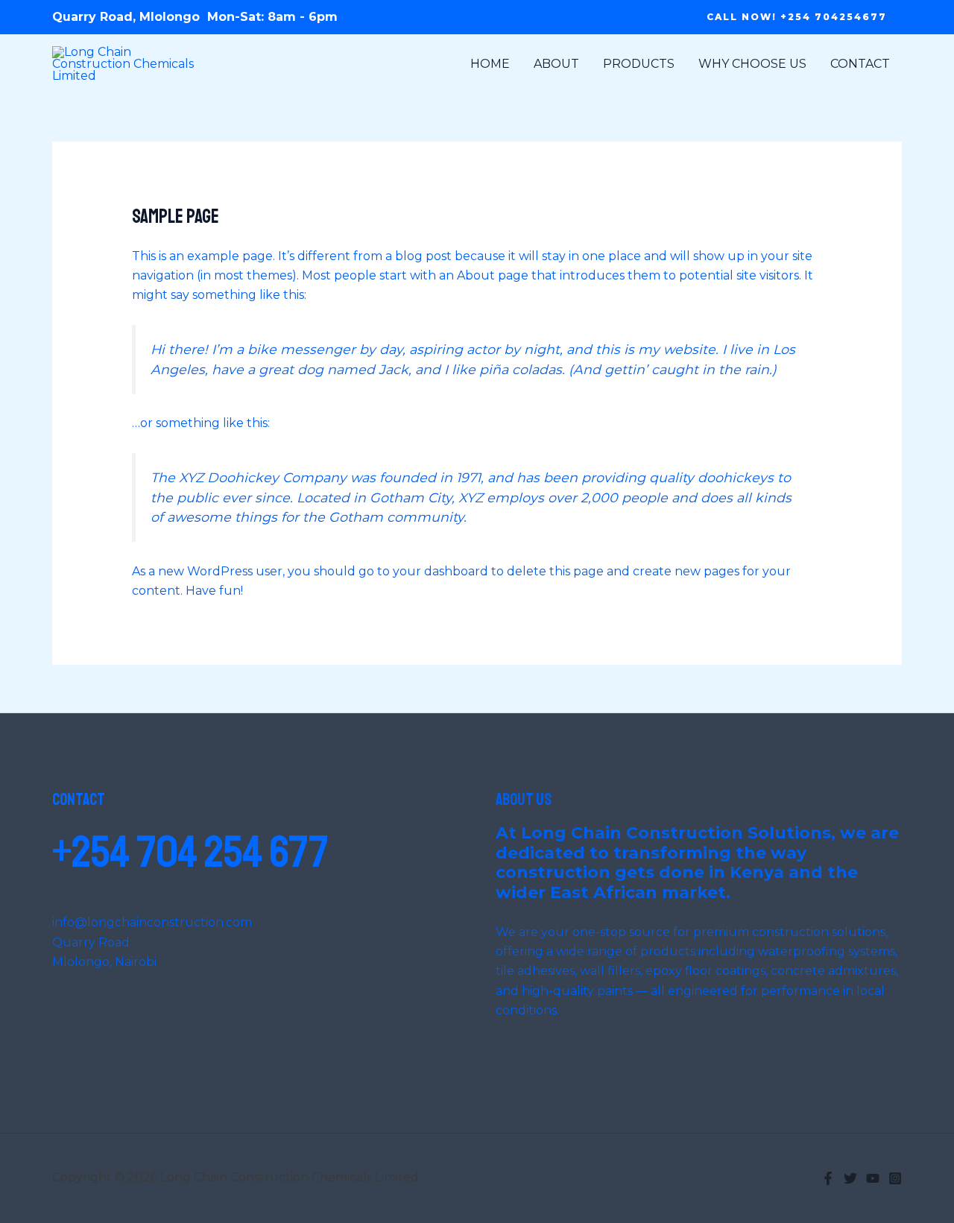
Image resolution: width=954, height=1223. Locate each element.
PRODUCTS (639, 64)
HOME (490, 64)
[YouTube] (872, 1178)
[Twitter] (850, 1178)
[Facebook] (828, 1178)
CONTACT (860, 64)
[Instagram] (895, 1178)
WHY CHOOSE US (752, 64)
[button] (797, 17)
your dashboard (440, 571)
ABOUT (556, 64)
